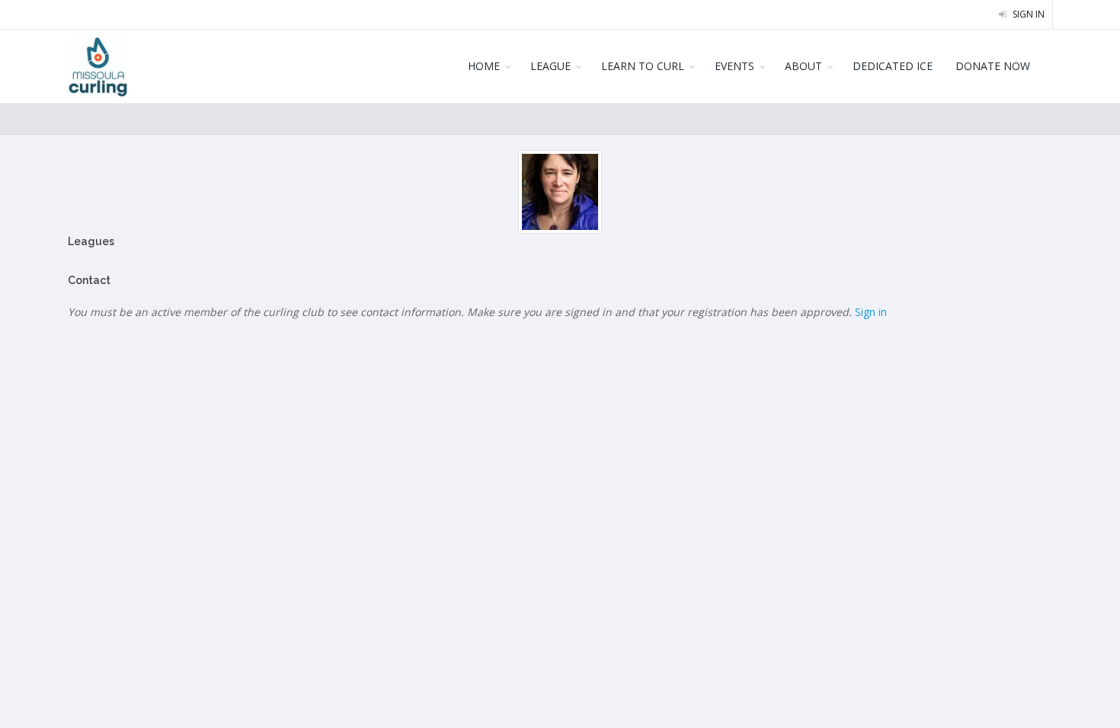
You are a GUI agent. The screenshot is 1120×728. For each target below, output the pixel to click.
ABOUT (803, 66)
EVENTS (734, 66)
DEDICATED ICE (893, 66)
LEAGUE (550, 66)
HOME (484, 66)
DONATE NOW (992, 66)
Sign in (1027, 14)
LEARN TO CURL (642, 66)
